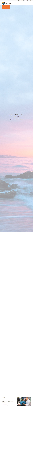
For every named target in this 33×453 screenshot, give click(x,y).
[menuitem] (5, 3)
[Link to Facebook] (29, 0)
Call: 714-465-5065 (20, 0)
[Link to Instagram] (30, 0)
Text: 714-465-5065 (25, 0)
